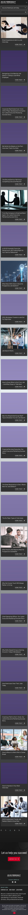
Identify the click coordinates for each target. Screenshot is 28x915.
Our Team (12, 889)
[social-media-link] (12, 882)
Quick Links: (4, 887)
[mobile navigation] (26, 2)
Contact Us (13, 859)
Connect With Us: (14, 879)
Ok (14, 913)
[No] (26, 909)
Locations (19, 889)
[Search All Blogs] (25, 12)
